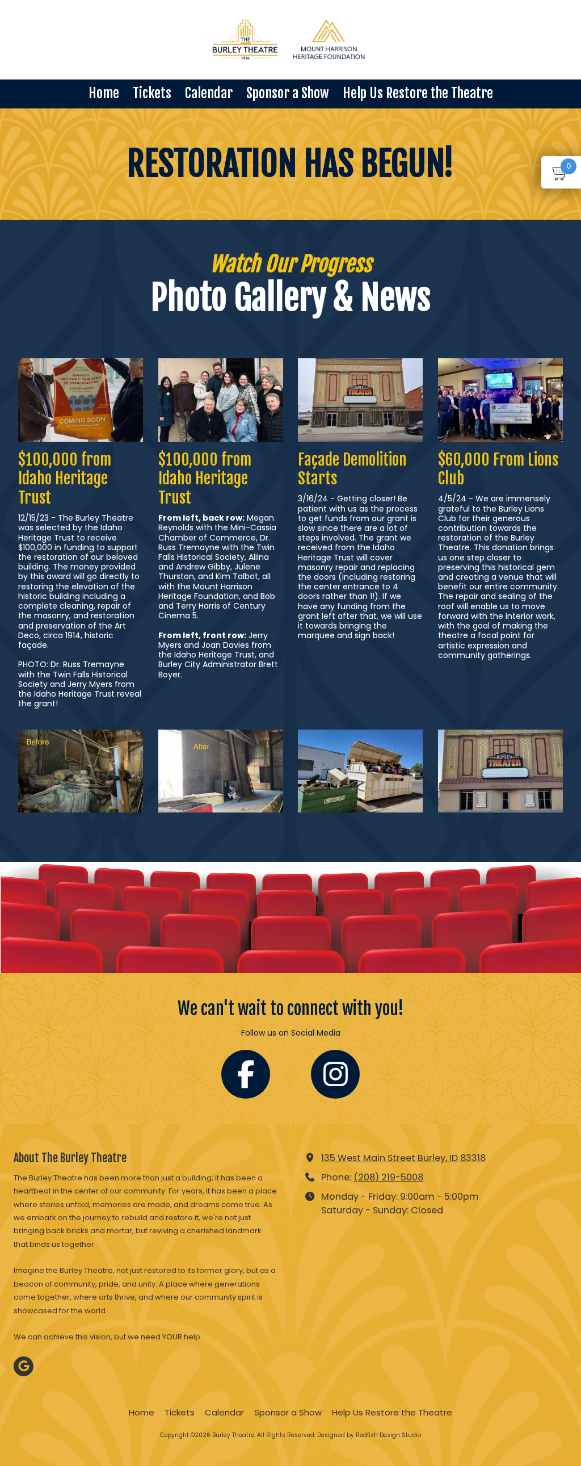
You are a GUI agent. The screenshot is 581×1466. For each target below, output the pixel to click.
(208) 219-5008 (388, 1177)
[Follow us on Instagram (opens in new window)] (335, 1074)
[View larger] (80, 400)
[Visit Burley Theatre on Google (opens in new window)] (23, 1366)
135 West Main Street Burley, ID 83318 (403, 1158)
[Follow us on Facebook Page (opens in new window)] (245, 1074)
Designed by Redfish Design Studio (369, 1435)
